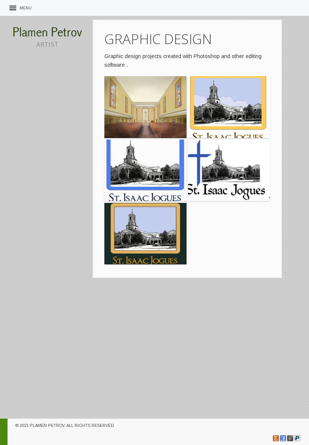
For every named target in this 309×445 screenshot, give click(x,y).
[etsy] (276, 438)
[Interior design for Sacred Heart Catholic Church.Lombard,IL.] (145, 107)
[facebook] (283, 438)
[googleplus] (290, 438)
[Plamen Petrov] (47, 36)
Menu (26, 8)
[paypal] (297, 438)
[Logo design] (229, 107)
